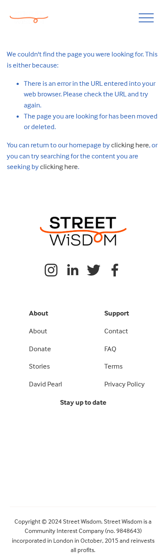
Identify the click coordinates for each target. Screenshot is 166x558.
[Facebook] (115, 270)
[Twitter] (93, 270)
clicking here (130, 145)
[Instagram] (51, 270)
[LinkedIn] (72, 270)
